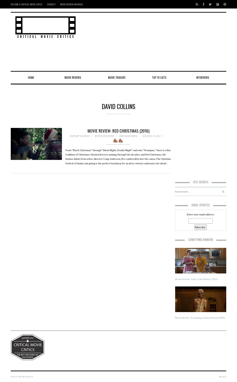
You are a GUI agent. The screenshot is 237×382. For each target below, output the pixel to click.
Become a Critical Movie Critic (26, 4)
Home (31, 77)
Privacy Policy (17, 376)
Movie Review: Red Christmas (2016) (118, 131)
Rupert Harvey (80, 136)
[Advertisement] (155, 42)
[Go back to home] (45, 26)
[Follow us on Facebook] (203, 4)
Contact (51, 4)
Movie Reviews (73, 77)
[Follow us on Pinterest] (223, 4)
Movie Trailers (116, 77)
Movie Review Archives (71, 4)
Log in (223, 376)
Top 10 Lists (159, 77)
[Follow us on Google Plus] (217, 4)
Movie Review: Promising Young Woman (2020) (200, 317)
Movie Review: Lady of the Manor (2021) (196, 279)
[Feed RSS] (197, 4)
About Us (29, 376)
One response (128, 136)
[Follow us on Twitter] (210, 4)
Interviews (202, 77)
